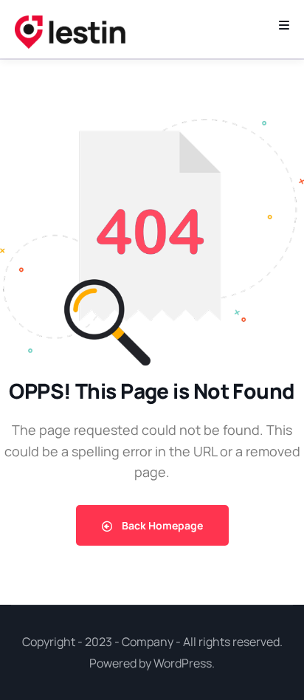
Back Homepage (161, 525)
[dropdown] (284, 25)
